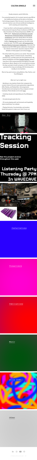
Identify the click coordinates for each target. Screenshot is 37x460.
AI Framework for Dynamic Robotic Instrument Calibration (17, 44)
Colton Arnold (18, 5)
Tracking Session (24, 59)
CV (25, 456)
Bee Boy (7, 56)
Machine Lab (13, 41)
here (29, 50)
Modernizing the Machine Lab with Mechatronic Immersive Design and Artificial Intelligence (19, 35)
